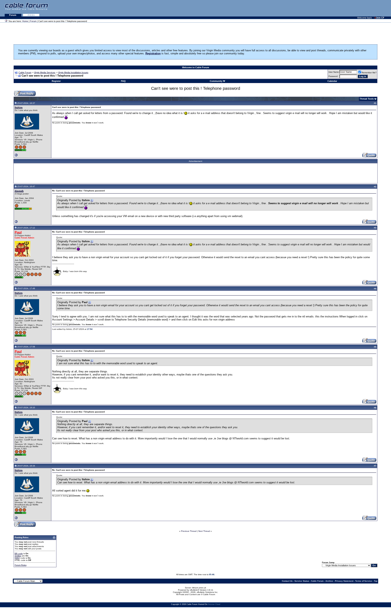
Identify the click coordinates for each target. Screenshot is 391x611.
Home (25, 21)
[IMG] (17, 558)
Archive (329, 581)
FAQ (123, 81)
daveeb (19, 191)
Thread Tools (367, 99)
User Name (333, 72)
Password (333, 76)
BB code (19, 553)
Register (56, 81)
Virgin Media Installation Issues (73, 72)
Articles (31, 15)
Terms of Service (363, 581)
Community (216, 81)
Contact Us (287, 581)
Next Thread (204, 531)
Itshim (19, 107)
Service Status (301, 581)
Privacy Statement (344, 581)
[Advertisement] (341, 8)
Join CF (380, 17)
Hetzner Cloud (214, 604)
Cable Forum (25, 72)
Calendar (332, 81)
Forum (13, 15)
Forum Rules (20, 565)
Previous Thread (189, 531)
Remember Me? (369, 72)
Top (375, 581)
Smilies (18, 556)
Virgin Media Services (44, 72)
